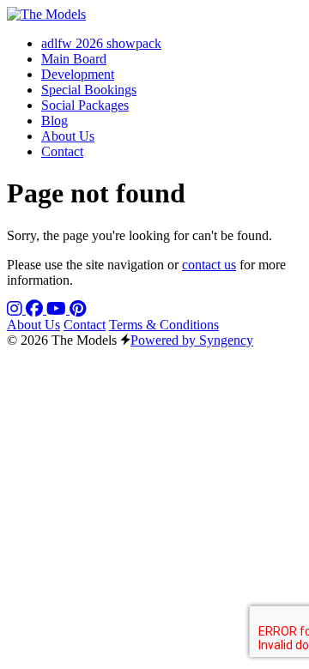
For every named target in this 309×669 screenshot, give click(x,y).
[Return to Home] (46, 14)
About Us (33, 324)
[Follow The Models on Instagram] (16, 309)
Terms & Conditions (164, 324)
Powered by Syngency (191, 340)
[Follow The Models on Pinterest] (78, 309)
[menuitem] (101, 43)
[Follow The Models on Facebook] (36, 309)
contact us (209, 264)
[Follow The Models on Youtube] (58, 309)
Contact (85, 324)
